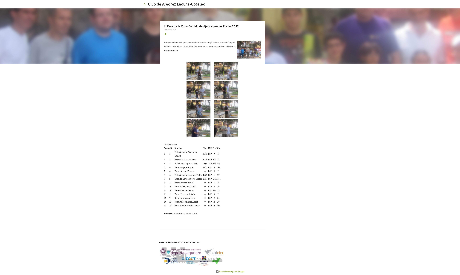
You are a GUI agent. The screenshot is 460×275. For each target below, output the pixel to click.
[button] (165, 34)
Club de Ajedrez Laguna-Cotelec (176, 4)
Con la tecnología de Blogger (231, 272)
